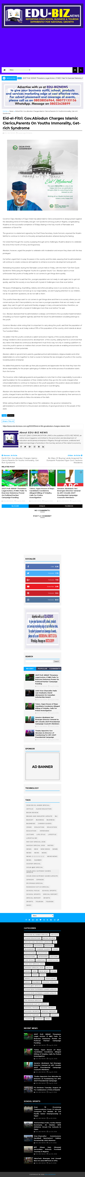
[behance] (51, 920)
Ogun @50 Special (34, 867)
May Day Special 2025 (35, 842)
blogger (15, 506)
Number (38, 860)
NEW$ (55, 849)
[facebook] (26, 920)
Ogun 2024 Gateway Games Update (38, 871)
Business (40, 820)
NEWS (44, 853)
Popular (42, 669)
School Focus (33, 890)
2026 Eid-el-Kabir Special (38, 805)
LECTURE (30, 834)
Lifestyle (52, 834)
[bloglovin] (40, 920)
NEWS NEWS (52, 856)
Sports (46, 898)
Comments (55, 669)
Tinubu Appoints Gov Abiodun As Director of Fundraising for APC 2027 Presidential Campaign (47, 1078)
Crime (29, 827)
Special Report (50, 894)
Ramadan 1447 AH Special (37, 887)
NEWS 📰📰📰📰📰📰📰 (35, 856)
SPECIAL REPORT (33, 898)
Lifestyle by (31, 838)
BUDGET (29, 820)
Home (5, 111)
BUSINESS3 (30, 823)
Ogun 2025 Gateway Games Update (42, 876)
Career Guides (44, 823)
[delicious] (58, 920)
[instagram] (54, 920)
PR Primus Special (34, 883)
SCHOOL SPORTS (33, 894)
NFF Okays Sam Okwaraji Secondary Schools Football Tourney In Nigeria (47, 1149)
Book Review (32, 812)
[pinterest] (37, 920)
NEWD (29, 853)
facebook (69, 506)
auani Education (44, 809)
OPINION (40, 879)
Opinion (30, 879)
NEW (36, 849)
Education (39, 827)
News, (30, 133)
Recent (30, 669)
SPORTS (29, 901)
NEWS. (29, 860)
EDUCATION (52, 827)
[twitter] (29, 920)
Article (29, 809)
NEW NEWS (45, 849)
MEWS (28, 849)
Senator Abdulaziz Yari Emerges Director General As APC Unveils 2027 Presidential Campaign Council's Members (68, 492)
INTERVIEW (44, 831)
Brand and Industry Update (39, 816)
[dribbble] (44, 920)
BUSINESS (51, 820)
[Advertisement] (42, 47)
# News (10, 415)
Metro (51, 845)
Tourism (39, 901)
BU (56, 816)
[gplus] (33, 920)
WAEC (28, 905)
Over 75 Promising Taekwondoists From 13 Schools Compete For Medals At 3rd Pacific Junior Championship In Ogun (47, 1111)
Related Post (8, 467)
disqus (42, 506)
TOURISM (49, 901)
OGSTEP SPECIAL (33, 863)
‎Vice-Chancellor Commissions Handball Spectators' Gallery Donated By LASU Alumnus (47, 1138)
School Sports (49, 890)
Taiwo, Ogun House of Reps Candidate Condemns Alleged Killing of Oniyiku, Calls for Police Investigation (41, 492)
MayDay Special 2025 (35, 845)
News (11, 111)
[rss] (47, 920)
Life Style (41, 834)
